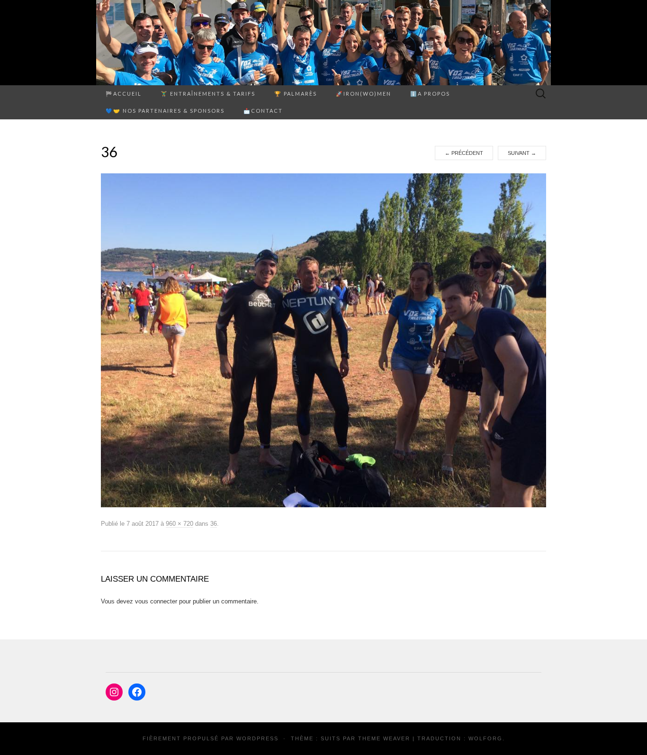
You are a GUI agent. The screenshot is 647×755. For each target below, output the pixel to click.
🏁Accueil (124, 93)
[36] (323, 340)
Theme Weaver (384, 738)
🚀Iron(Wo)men (363, 93)
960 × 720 (179, 523)
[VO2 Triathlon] (323, 42)
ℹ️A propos (430, 93)
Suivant (522, 153)
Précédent (464, 153)
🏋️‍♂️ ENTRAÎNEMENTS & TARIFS (208, 93)
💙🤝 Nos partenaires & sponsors (165, 111)
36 (213, 523)
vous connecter (156, 601)
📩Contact (263, 111)
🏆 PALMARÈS (295, 93)
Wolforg (485, 738)
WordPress (257, 738)
